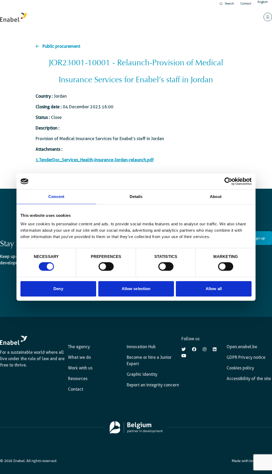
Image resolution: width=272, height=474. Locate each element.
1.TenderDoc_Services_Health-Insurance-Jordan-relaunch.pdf (95, 159)
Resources (77, 378)
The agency (79, 346)
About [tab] (216, 196)
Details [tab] (136, 196)
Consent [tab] (56, 196)
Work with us (80, 367)
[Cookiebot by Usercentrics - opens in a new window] (228, 181)
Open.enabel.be (242, 346)
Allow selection (136, 288)
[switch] (106, 266)
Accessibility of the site (249, 378)
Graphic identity (142, 374)
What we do (79, 357)
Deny (58, 288)
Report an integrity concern (153, 384)
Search (229, 3)
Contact (245, 3)
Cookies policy (240, 367)
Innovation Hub (141, 346)
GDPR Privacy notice (246, 357)
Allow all (214, 288)
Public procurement (61, 46)
